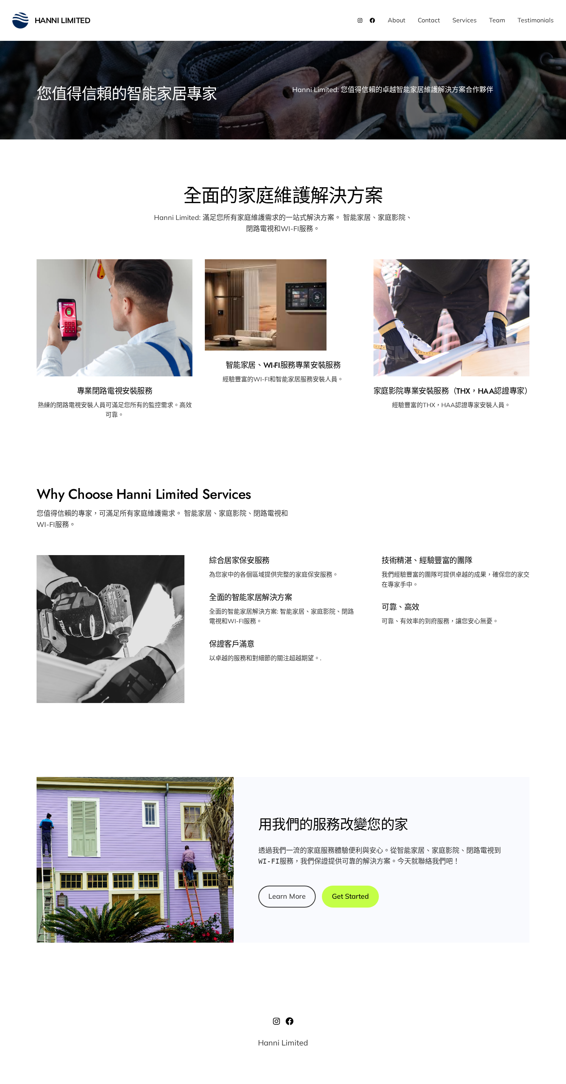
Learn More (287, 896)
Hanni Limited (62, 20)
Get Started (350, 896)
